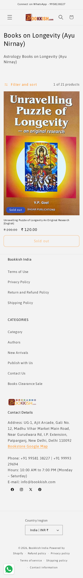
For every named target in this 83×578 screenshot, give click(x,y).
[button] (9, 17)
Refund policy (37, 553)
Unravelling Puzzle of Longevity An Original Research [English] (36, 222)
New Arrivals (18, 353)
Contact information (44, 567)
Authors (14, 342)
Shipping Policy (20, 303)
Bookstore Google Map (28, 446)
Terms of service (31, 560)
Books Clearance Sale (25, 384)
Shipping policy (56, 560)
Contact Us (16, 373)
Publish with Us (20, 363)
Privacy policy (60, 553)
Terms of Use (18, 272)
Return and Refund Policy (28, 292)
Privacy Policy (19, 282)
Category (15, 332)
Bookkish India (39, 547)
